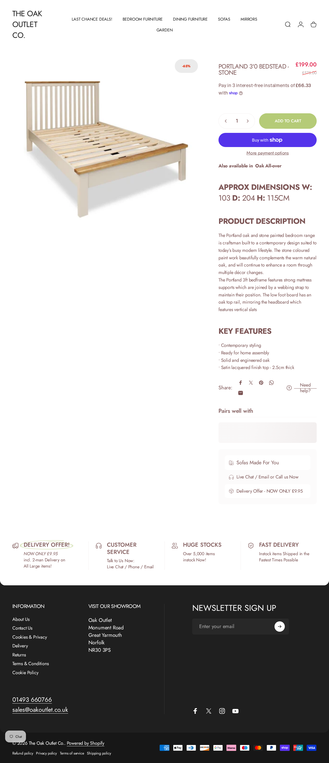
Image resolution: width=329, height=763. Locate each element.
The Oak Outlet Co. (27, 24)
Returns (19, 655)
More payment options (267, 153)
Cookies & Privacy (29, 637)
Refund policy (22, 753)
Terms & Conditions (30, 664)
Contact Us (22, 628)
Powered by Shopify (85, 743)
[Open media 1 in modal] (107, 149)
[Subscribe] (280, 626)
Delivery (20, 646)
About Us (20, 619)
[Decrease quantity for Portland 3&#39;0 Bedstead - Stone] (225, 121)
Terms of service (72, 753)
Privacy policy (46, 753)
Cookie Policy (25, 673)
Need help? (305, 388)
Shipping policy (99, 753)
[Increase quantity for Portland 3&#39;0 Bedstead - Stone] (249, 121)
